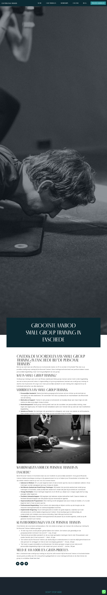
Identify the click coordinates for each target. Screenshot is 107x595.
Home (39, 3)
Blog (85, 3)
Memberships (64, 3)
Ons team (75, 3)
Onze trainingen (51, 3)
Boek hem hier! (35, 558)
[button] (17, 563)
